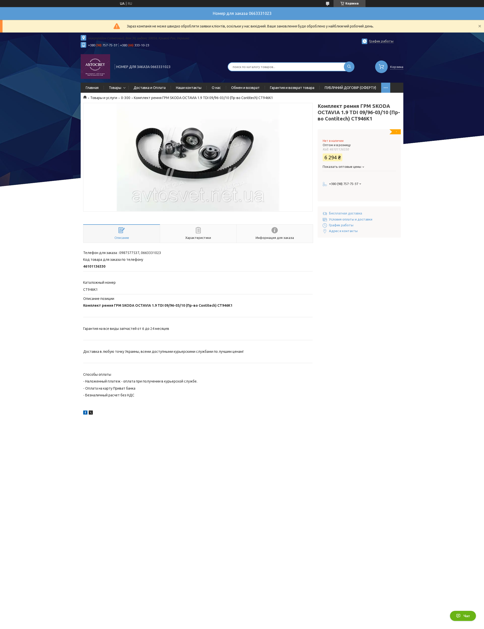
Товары (115, 87)
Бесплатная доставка (345, 213)
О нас (216, 87)
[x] (91, 413)
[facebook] (85, 413)
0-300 (125, 98)
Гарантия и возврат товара (292, 87)
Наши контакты (188, 87)
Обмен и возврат (245, 87)
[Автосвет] (95, 66)
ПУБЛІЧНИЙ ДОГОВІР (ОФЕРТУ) (350, 87)
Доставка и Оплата (150, 87)
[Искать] (349, 66)
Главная (92, 87)
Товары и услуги (103, 98)
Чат (467, 616)
